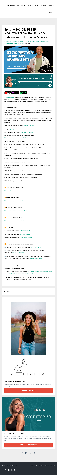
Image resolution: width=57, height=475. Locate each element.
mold (47, 41)
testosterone (15, 43)
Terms (32, 466)
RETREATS (30, 5)
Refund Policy (45, 466)
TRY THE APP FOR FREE (28, 445)
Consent (52, 466)
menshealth (36, 41)
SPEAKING (51, 5)
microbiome (42, 41)
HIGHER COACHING (28, 390)
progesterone (8, 43)
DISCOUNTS (43, 5)
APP (18, 5)
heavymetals (23, 41)
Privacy (38, 466)
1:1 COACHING (11, 5)
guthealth (16, 41)
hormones (29, 41)
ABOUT (50, 12)
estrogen (11, 41)
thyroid (22, 43)
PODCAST (23, 5)
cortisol (6, 41)
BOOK (36, 5)
